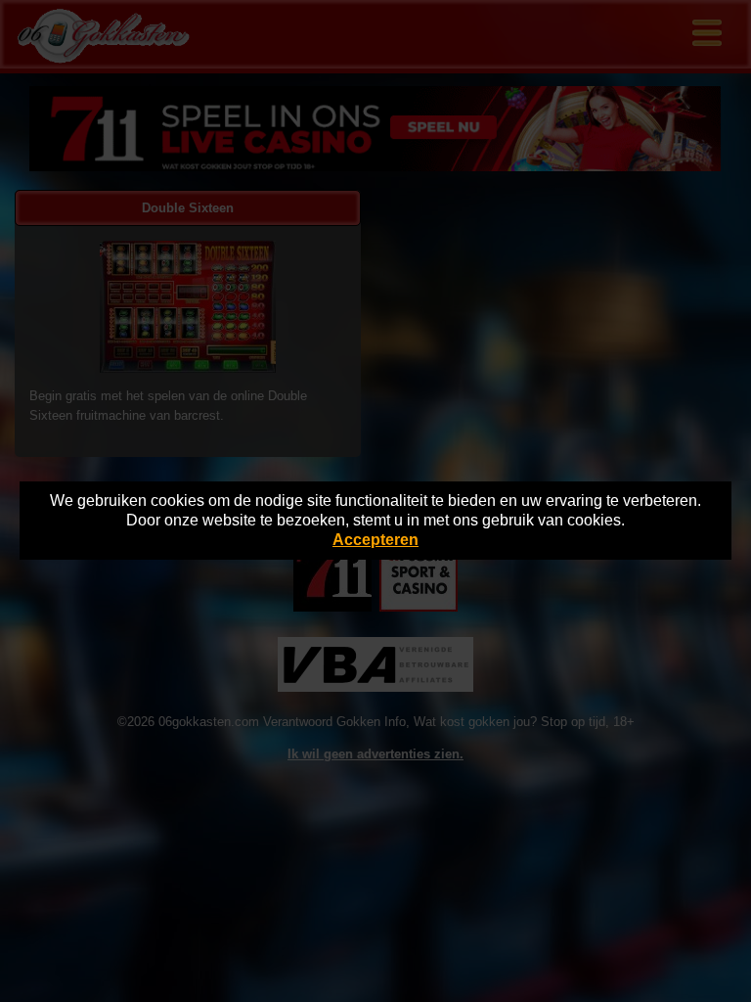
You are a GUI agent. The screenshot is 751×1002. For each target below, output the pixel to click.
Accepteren (375, 539)
